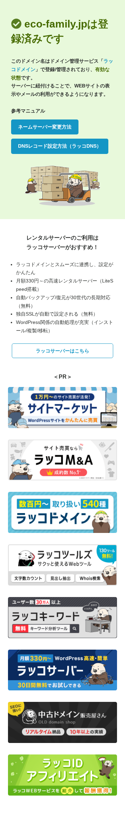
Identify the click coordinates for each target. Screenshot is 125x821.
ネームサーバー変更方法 (45, 127)
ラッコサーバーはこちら (62, 351)
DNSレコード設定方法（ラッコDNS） (59, 146)
